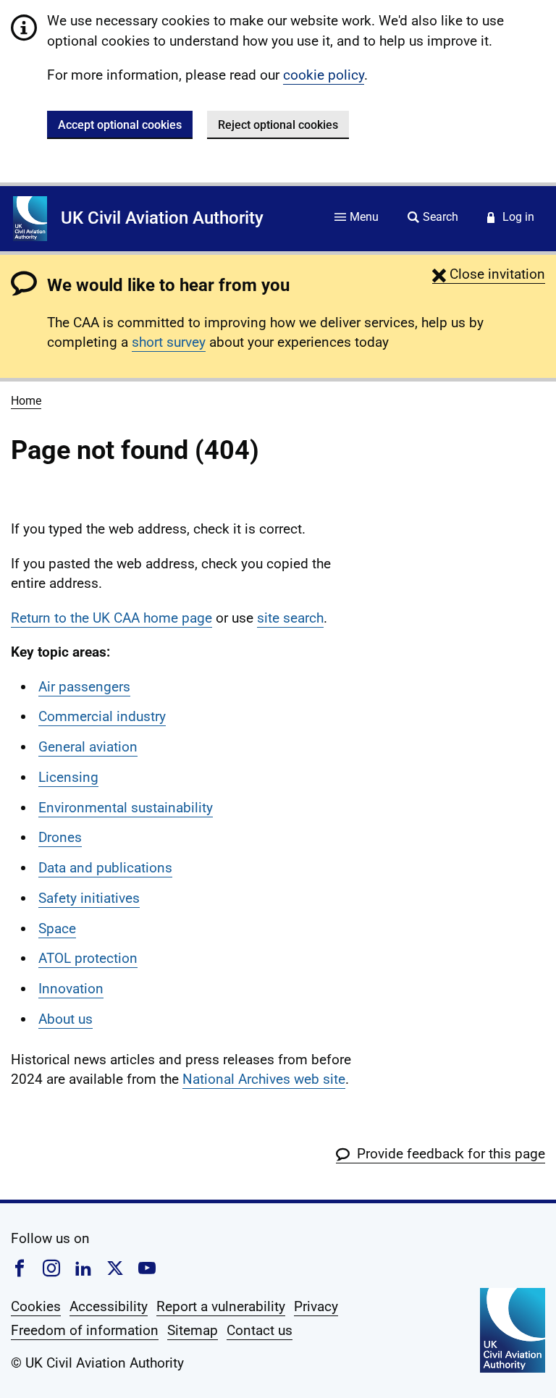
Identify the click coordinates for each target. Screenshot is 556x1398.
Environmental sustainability (125, 807)
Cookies (36, 1306)
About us (65, 1019)
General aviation (88, 746)
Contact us (259, 1330)
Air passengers (84, 686)
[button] (488, 274)
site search (290, 618)
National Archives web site (263, 1079)
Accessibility (109, 1306)
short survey (169, 342)
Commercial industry (102, 716)
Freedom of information (85, 1330)
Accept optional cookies (120, 125)
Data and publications (105, 867)
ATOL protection (88, 958)
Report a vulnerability (220, 1306)
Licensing (68, 777)
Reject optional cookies (278, 125)
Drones (60, 837)
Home (26, 401)
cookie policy (323, 75)
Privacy (316, 1306)
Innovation (71, 988)
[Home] (30, 218)
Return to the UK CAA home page (111, 618)
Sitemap (192, 1330)
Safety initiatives (89, 898)
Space (57, 928)
